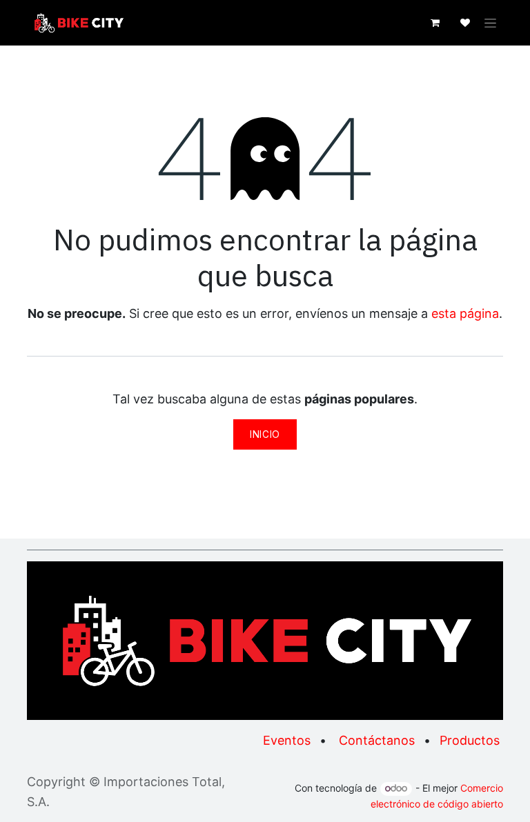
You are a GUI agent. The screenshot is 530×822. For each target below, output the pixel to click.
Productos (470, 740)
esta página (465, 313)
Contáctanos (377, 740)
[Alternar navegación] (490, 23)
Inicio (265, 434)
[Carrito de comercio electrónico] (434, 22)
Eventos (287, 740)
